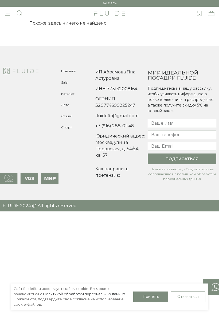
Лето (65, 105)
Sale (64, 82)
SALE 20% (110, 3)
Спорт (66, 127)
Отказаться (188, 296)
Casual (66, 116)
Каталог (68, 94)
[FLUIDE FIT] (109, 13)
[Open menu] (7, 13)
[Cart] (211, 13)
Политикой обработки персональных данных (84, 294)
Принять (151, 296)
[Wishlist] (199, 13)
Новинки (68, 71)
